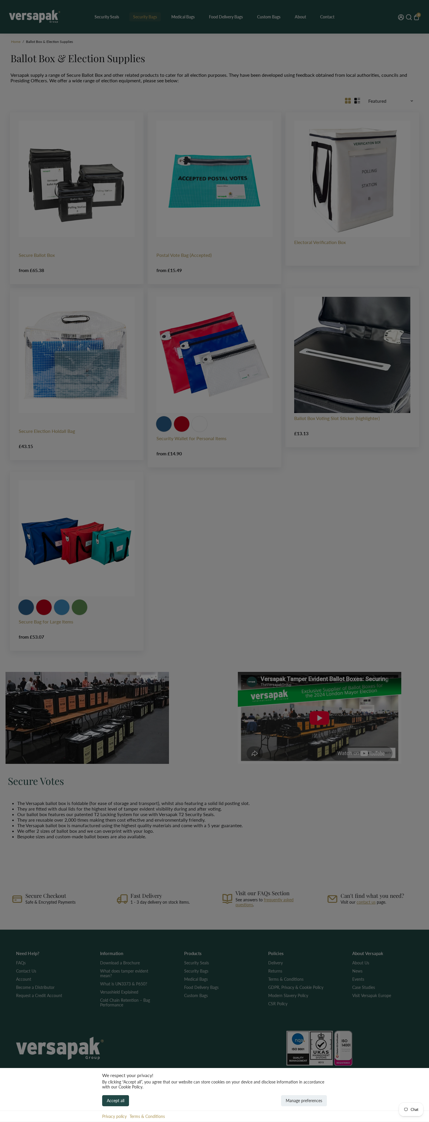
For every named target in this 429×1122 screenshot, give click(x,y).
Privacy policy (114, 1116)
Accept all (115, 1100)
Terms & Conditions (147, 1116)
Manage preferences (304, 1100)
